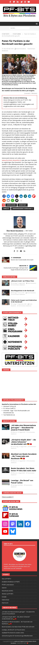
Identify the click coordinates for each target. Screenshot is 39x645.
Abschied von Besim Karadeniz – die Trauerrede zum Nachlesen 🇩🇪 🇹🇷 (24, 456)
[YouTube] (28, 2)
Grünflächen (11, 205)
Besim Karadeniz (21, 49)
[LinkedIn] (17, 2)
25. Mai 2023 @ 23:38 (7, 49)
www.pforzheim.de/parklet (11, 160)
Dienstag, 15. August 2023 (18, 283)
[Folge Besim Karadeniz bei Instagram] (16, 251)
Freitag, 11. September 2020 (19, 304)
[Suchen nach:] (19, 28)
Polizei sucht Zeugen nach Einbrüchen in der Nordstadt (24, 301)
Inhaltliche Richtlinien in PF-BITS (11, 582)
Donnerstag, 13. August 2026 (19, 446)
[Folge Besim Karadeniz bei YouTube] (20, 251)
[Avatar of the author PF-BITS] (19, 559)
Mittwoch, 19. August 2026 (18, 432)
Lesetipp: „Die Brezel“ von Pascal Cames (22, 481)
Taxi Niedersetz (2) (9, 415)
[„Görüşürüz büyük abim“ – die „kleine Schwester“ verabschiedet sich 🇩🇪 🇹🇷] (5, 441)
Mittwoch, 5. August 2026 (18, 473)
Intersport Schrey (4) (9, 406)
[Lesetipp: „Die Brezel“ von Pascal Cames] (5, 482)
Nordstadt (22, 205)
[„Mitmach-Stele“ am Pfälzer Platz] (5, 283)
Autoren (4, 588)
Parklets (6, 208)
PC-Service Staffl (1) (9, 408)
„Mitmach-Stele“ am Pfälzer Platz (22, 281)
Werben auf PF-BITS (7, 594)
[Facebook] (10, 2)
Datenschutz (5, 600)
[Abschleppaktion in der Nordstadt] (5, 292)
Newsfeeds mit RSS (7, 591)
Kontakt (4, 597)
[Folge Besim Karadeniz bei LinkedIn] (23, 251)
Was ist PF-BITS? (6, 579)
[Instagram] (25, 2)
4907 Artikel (29, 231)
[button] (36, 23)
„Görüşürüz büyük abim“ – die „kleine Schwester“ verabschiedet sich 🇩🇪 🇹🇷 (23, 442)
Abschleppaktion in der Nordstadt (22, 290)
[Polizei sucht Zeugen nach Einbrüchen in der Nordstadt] (5, 302)
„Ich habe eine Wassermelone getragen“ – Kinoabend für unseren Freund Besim (23, 427)
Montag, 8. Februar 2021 (18, 292)
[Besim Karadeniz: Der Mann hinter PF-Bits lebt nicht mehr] (5, 470)
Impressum (5, 603)
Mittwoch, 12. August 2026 (18, 461)
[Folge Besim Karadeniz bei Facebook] (14, 251)
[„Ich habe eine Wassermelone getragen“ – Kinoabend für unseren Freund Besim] (5, 427)
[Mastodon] (14, 2)
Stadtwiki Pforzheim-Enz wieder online (13, 633)
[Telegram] (21, 2)
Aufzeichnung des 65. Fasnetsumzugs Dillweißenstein (17, 636)
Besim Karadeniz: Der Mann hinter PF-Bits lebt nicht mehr (23, 469)
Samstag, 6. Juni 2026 (17, 485)
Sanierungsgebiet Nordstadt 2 (22, 208)
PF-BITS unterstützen (8, 585)
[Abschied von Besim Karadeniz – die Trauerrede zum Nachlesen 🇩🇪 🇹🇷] (5, 456)
